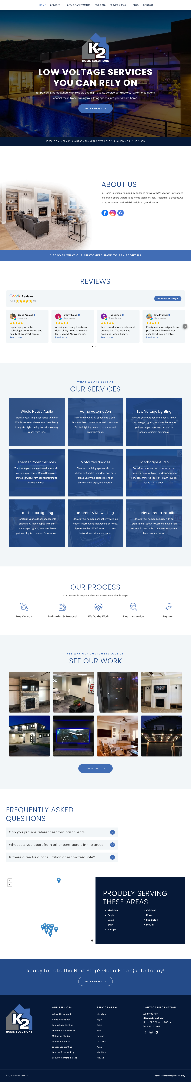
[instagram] (112, 213)
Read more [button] (16, 337)
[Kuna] (50, 934)
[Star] (48, 927)
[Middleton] (45, 926)
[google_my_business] (120, 213)
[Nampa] (46, 931)
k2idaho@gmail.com (153, 1018)
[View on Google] (13, 316)
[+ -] (51, 910)
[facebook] (104, 213)
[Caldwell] (43, 928)
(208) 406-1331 (150, 1013)
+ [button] (10, 881)
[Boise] (56, 930)
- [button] (10, 884)
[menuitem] (42, 5)
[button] (6, 326)
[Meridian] (51, 930)
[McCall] (59, 881)
